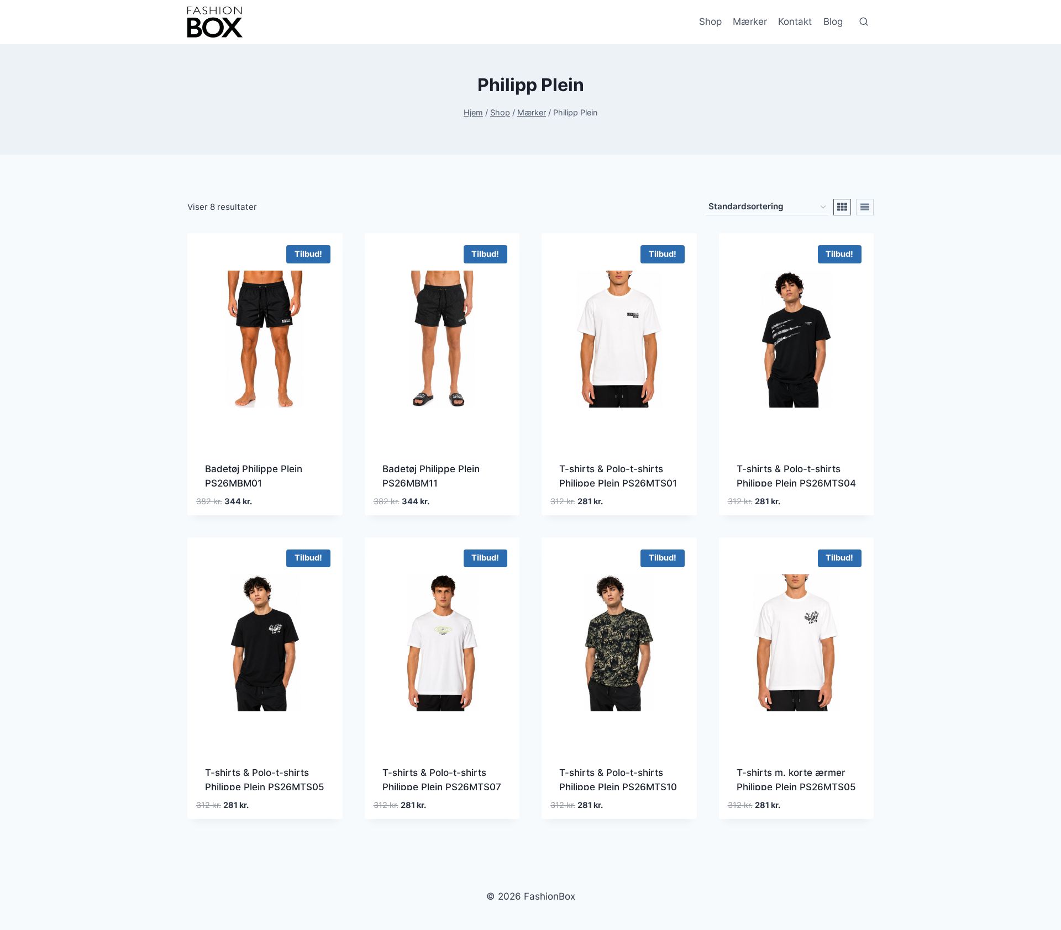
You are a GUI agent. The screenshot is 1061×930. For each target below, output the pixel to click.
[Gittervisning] (842, 207)
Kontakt (795, 21)
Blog (833, 21)
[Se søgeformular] (864, 22)
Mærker (750, 21)
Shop (710, 21)
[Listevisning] (865, 207)
